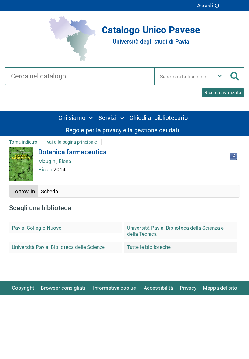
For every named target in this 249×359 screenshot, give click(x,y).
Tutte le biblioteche (149, 247)
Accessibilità (158, 288)
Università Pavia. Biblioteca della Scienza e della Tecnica (175, 231)
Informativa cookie (114, 288)
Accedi (205, 5)
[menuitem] (75, 117)
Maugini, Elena (54, 161)
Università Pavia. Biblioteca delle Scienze (58, 247)
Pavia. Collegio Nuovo (37, 228)
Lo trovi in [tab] (23, 191)
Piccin (45, 169)
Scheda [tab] (49, 191)
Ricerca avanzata (222, 93)
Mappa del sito (220, 288)
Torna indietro (23, 142)
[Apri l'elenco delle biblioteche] (220, 76)
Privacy (188, 288)
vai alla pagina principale (72, 142)
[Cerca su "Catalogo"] (79, 77)
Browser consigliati (63, 288)
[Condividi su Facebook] (233, 156)
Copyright (23, 288)
